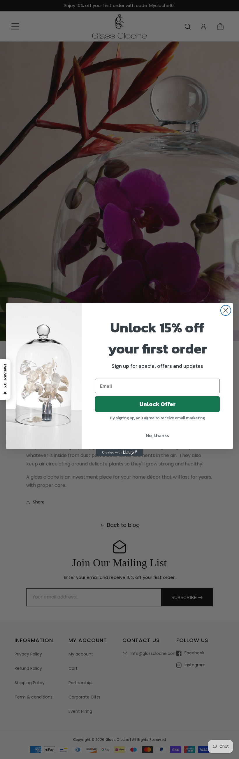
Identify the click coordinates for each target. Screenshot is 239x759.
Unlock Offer (157, 404)
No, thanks (157, 435)
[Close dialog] (226, 310)
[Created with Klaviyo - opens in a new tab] (119, 452)
